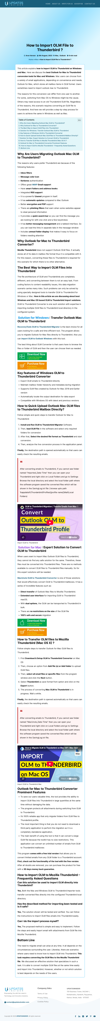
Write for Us (67, 4)
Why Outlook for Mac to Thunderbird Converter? (38, 126)
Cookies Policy (43, 1002)
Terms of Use (42, 994)
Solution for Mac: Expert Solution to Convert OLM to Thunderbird (44, 138)
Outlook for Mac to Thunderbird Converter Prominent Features (43, 143)
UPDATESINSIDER (22, 1016)
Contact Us (90, 4)
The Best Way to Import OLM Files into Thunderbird (39, 128)
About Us (56, 4)
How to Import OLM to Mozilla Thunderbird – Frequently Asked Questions (48, 146)
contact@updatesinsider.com (17, 1002)
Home (48, 4)
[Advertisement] (50, 28)
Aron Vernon (31, 56)
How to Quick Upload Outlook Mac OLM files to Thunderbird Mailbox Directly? (49, 136)
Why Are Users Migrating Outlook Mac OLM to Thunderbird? (42, 123)
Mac (56, 56)
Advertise (78, 4)
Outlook (62, 56)
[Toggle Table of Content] (78, 120)
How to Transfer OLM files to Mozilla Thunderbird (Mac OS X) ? (43, 141)
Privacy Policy (43, 998)
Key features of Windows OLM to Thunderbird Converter (41, 133)
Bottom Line (25, 148)
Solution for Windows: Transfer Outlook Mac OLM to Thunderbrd (44, 131)
